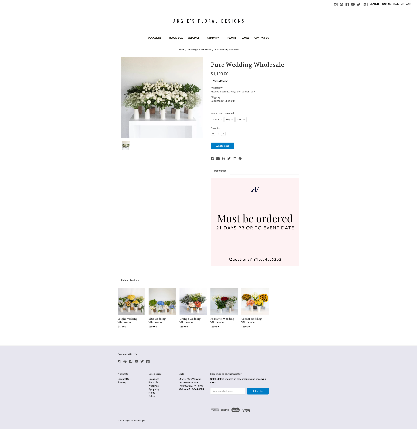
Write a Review (220, 81)
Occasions (155, 37)
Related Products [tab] (130, 280)
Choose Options (131, 304)
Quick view (131, 298)
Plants (232, 37)
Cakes (245, 37)
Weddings (194, 37)
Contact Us (261, 37)
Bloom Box (176, 37)
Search (374, 4)
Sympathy (213, 37)
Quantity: (216, 128)
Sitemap (122, 382)
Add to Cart (162, 304)
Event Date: (222, 113)
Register (398, 4)
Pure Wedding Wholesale (226, 49)
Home (181, 49)
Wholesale (206, 49)
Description (220, 170)
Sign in (386, 4)
